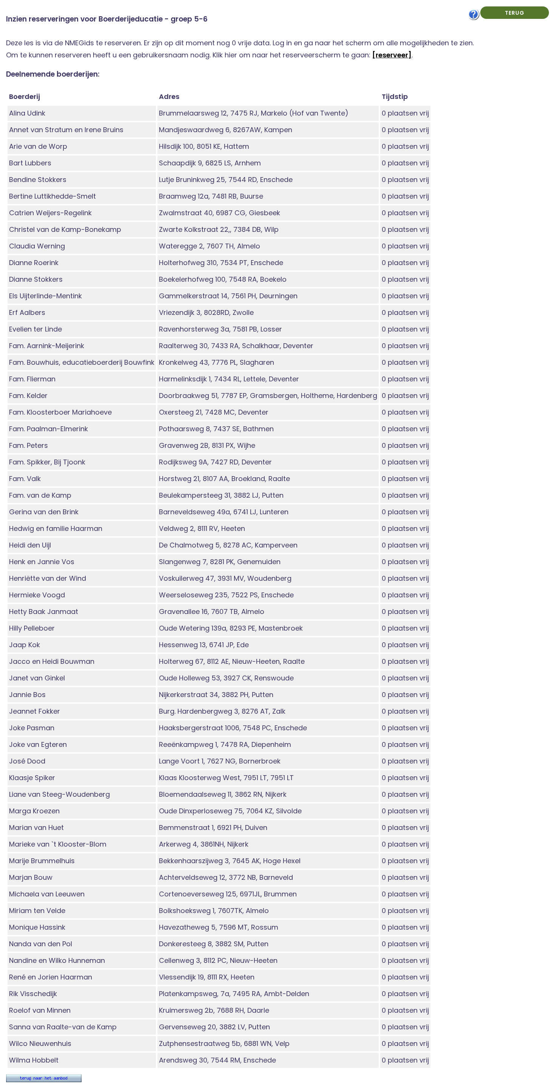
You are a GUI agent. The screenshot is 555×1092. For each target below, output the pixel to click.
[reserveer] (392, 55)
